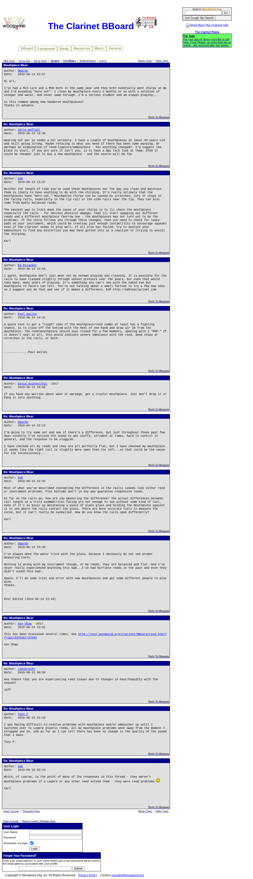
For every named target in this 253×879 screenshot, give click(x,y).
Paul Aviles (27, 314)
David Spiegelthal (32, 384)
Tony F (23, 714)
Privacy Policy (87, 875)
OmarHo (23, 71)
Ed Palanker (27, 265)
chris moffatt (29, 130)
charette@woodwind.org (127, 875)
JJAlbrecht (26, 669)
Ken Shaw (25, 624)
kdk (20, 178)
